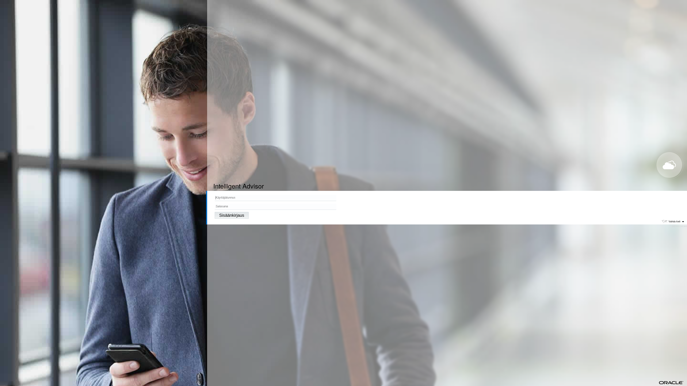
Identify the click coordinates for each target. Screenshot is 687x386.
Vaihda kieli (674, 221)
